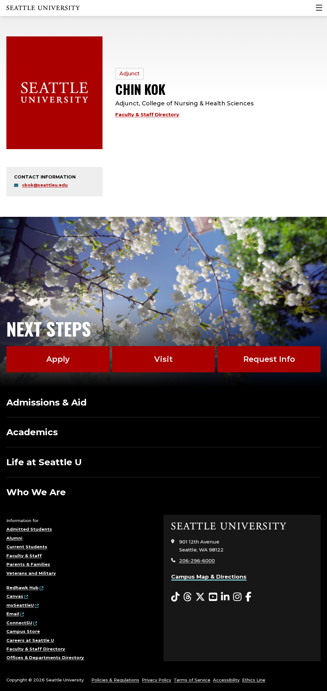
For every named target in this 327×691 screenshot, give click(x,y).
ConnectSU (19, 622)
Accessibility (226, 679)
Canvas (14, 596)
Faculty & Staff (24, 555)
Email (12, 613)
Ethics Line (253, 679)
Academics (32, 432)
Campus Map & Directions (209, 576)
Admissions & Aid (46, 402)
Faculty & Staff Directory (147, 114)
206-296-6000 (197, 561)
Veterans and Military (31, 573)
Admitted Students (29, 529)
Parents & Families (28, 564)
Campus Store (23, 631)
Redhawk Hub (22, 587)
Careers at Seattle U (30, 640)
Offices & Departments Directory (45, 657)
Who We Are (36, 492)
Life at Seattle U (44, 462)
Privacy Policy (156, 679)
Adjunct (129, 74)
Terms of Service (192, 679)
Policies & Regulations (115, 679)
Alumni (14, 538)
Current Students (26, 546)
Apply (58, 359)
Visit (163, 359)
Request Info (269, 359)
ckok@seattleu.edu (45, 184)
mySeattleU (20, 605)
